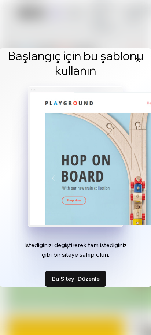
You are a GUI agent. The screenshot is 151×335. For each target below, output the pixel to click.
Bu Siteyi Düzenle (76, 278)
